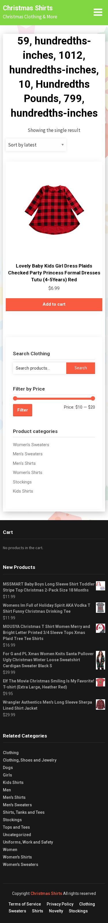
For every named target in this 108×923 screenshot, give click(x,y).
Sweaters (17, 911)
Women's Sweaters (31, 444)
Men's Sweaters (28, 453)
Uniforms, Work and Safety (28, 842)
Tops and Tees (16, 827)
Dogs (8, 767)
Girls (7, 775)
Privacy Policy (60, 904)
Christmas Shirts (28, 8)
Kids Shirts (23, 491)
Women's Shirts (27, 472)
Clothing (11, 752)
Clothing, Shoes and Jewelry (29, 760)
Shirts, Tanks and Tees (24, 812)
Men (7, 790)
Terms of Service (25, 904)
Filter (22, 410)
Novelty (56, 911)
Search (81, 367)
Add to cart (54, 304)
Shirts (37, 911)
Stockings (22, 482)
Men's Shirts (24, 463)
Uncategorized (17, 834)
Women (10, 849)
